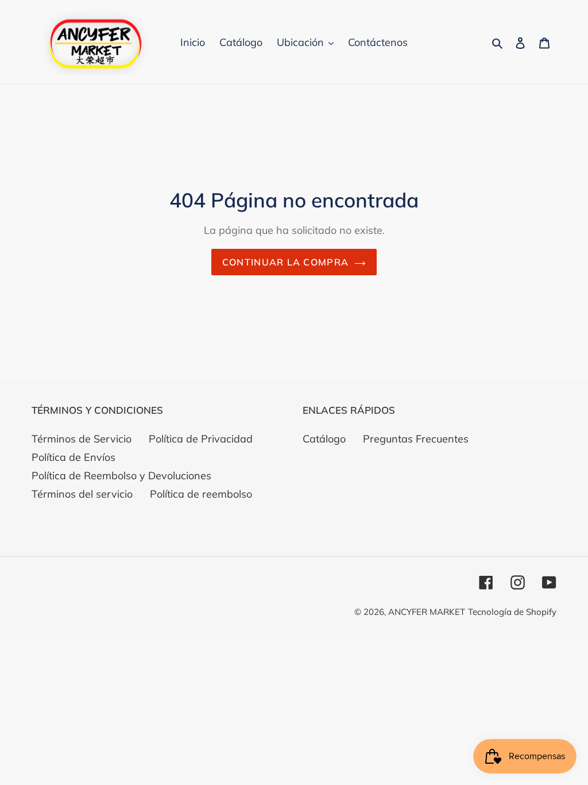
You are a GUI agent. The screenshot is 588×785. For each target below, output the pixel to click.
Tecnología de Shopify (512, 611)
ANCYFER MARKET (426, 611)
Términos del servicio (82, 494)
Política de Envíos (73, 457)
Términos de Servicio (81, 438)
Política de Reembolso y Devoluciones (121, 475)
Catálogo (324, 438)
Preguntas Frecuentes (416, 438)
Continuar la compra (285, 262)
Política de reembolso (201, 494)
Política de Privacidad (201, 438)
